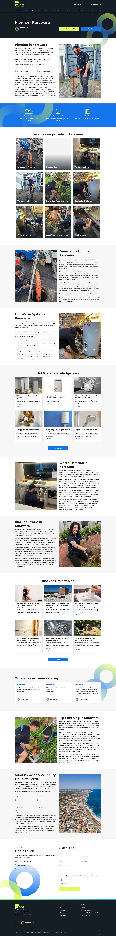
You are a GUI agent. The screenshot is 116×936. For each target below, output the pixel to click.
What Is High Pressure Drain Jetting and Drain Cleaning (57, 639)
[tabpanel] (29, 692)
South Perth (42, 807)
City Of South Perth (24, 19)
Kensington (20, 802)
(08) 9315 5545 (77, 4)
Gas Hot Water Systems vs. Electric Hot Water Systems (27, 430)
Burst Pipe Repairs (43, 64)
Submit (70, 889)
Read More (18, 406)
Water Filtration (56, 10)
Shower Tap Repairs (22, 68)
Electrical (69, 10)
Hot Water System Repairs (45, 68)
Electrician (62, 917)
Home (16, 19)
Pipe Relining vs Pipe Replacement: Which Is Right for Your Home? (27, 639)
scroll (99, 932)
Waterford (20, 812)
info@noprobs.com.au (95, 4)
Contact (91, 10)
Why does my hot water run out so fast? (86, 430)
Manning (41, 802)
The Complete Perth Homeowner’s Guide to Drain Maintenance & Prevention (27, 605)
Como (18, 797)
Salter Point (20, 807)
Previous (95, 706)
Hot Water (29, 10)
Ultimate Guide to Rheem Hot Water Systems (28, 397)
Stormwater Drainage (23, 71)
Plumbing (17, 10)
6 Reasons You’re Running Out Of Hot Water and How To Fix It (87, 397)
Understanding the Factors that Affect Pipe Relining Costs (85, 639)
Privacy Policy (29, 932)
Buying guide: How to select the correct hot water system (56, 397)
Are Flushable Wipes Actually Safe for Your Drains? (87, 604)
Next (99, 706)
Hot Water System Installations (25, 64)
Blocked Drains (42, 10)
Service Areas (80, 10)
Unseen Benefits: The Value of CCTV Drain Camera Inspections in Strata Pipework (57, 605)
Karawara (41, 797)
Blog (100, 10)
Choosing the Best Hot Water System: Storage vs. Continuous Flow (58, 430)
